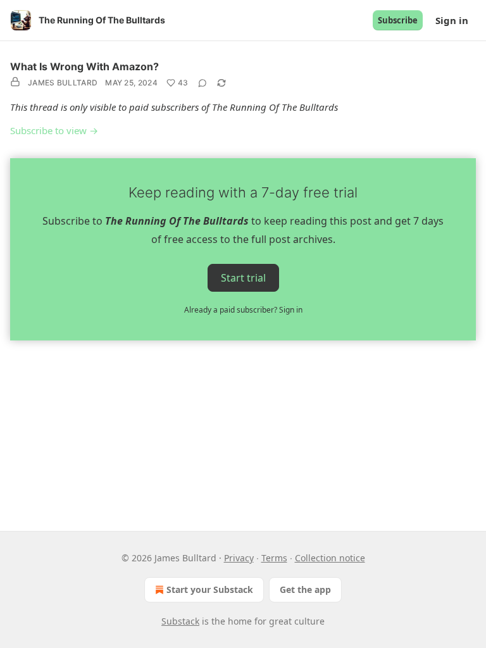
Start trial (243, 277)
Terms (274, 558)
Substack (180, 621)
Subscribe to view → (54, 130)
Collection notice (330, 558)
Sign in (451, 20)
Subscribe (398, 20)
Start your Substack (209, 589)
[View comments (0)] (202, 82)
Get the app (305, 589)
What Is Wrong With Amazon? (84, 66)
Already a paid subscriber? (243, 309)
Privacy (239, 558)
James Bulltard (62, 82)
